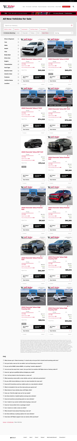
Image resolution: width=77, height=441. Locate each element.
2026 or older (8, 29)
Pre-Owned (28, 6)
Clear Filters (45, 33)
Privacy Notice (62, 437)
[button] (38, 360)
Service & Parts (51, 6)
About (31, 437)
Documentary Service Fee (27, 67)
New (24, 6)
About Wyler (58, 6)
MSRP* (23, 64)
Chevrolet (25, 33)
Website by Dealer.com (13, 437)
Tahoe (32, 33)
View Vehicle (26, 81)
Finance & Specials (42, 6)
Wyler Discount (25, 65)
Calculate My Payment (38, 77)
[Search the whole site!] (73, 6)
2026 (18, 33)
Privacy (36, 437)
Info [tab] (39, 61)
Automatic (25, 29)
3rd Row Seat (34, 29)
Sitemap (42, 437)
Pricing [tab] (27, 61)
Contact (24, 437)
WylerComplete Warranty (51, 437)
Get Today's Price (26, 77)
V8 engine (43, 29)
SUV (38, 33)
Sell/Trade (34, 6)
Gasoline (17, 29)
